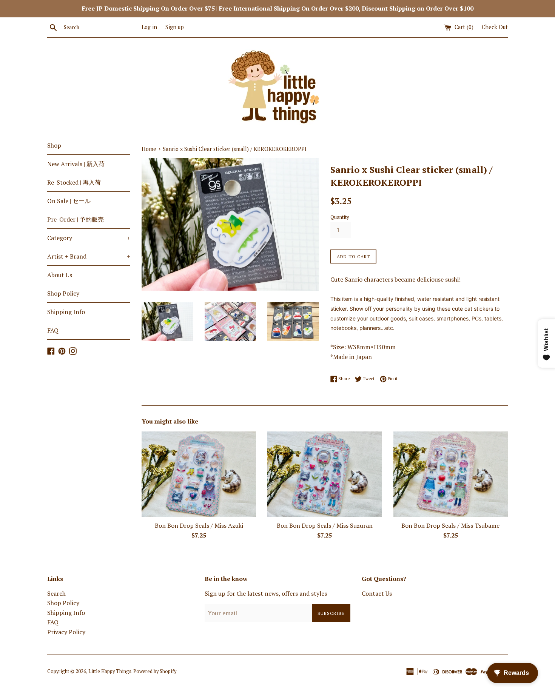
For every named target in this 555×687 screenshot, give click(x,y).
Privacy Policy (66, 632)
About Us (59, 275)
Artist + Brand (88, 256)
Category (88, 238)
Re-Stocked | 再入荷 (74, 182)
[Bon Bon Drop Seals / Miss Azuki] (199, 474)
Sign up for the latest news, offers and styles (266, 593)
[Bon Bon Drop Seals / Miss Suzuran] (324, 474)
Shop (54, 145)
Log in (149, 27)
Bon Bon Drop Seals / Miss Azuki (199, 525)
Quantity (339, 217)
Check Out (495, 27)
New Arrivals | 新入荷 (76, 164)
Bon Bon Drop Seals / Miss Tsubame (450, 525)
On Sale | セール (69, 201)
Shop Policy (63, 293)
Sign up (174, 27)
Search (56, 593)
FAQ (53, 330)
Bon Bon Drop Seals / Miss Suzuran (325, 525)
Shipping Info (66, 312)
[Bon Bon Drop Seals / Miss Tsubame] (450, 474)
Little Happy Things (109, 671)
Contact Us (377, 593)
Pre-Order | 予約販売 (75, 219)
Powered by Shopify (154, 671)
